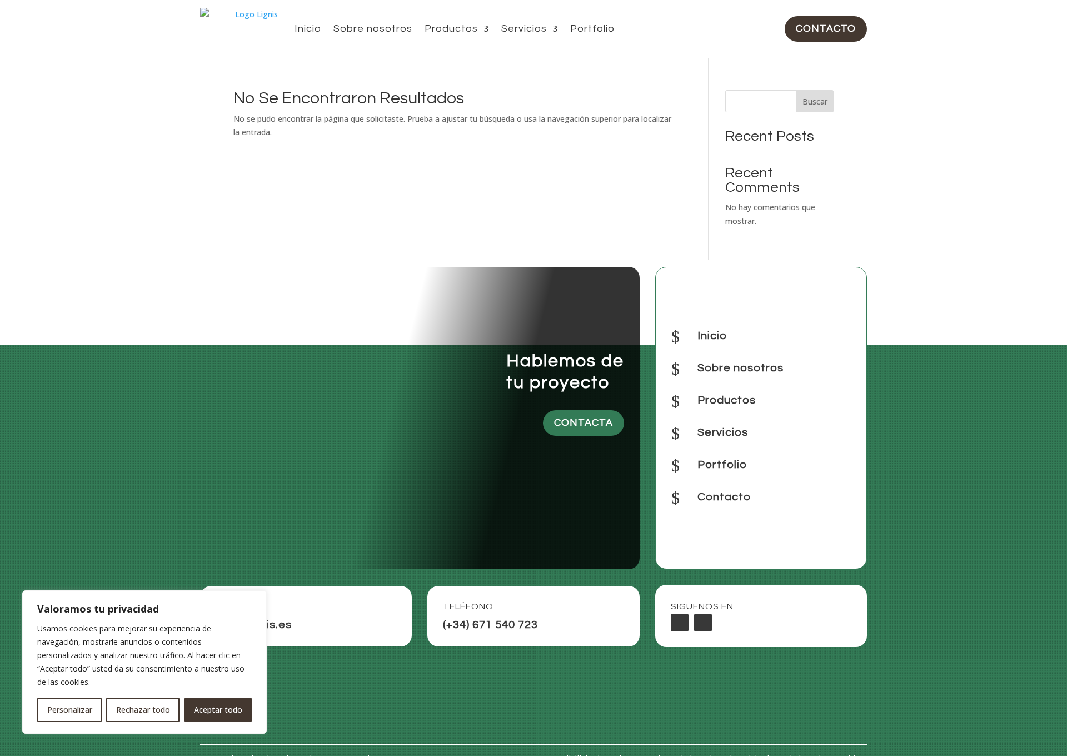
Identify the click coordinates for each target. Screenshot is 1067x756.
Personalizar (69, 709)
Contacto (826, 28)
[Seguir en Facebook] (680, 622)
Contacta (583, 422)
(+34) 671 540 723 (490, 624)
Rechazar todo (143, 709)
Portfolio (592, 28)
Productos (451, 28)
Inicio (308, 28)
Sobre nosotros (372, 28)
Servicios (524, 28)
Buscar (814, 101)
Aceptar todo (218, 709)
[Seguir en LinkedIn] (703, 622)
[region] (144, 662)
